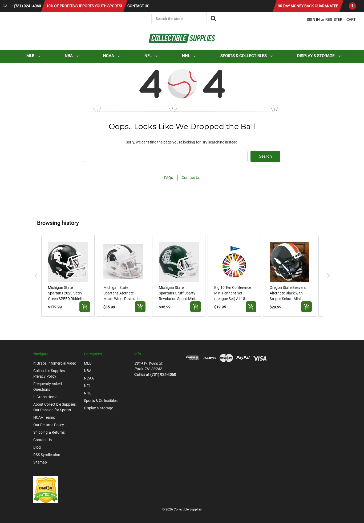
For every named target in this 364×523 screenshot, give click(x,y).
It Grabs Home (45, 397)
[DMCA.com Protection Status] (45, 489)
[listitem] (68, 276)
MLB (30, 55)
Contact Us (138, 6)
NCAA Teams (44, 417)
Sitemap (40, 462)
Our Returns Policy (48, 425)
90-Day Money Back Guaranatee (308, 6)
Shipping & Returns (49, 432)
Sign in (313, 19)
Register (333, 19)
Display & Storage (316, 55)
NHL (186, 55)
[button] (36, 276)
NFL (148, 55)
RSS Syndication (46, 455)
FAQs (168, 177)
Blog (37, 447)
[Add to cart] (84, 306)
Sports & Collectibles (244, 55)
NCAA (109, 55)
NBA (69, 55)
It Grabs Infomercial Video (54, 363)
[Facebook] (352, 6)
